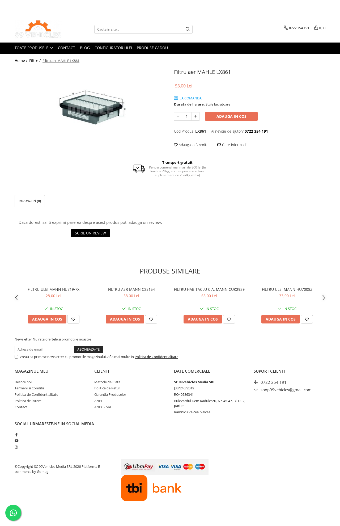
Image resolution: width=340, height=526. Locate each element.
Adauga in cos (231, 116)
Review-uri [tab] (30, 201)
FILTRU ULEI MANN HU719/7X (53, 289)
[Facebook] (16, 434)
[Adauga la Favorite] (73, 319)
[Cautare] (188, 29)
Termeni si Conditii (29, 388)
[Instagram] (16, 447)
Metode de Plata (107, 382)
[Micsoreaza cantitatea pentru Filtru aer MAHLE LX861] (178, 116)
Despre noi (23, 382)
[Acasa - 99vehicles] (41, 29)
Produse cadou (152, 47)
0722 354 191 (273, 382)
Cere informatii (233, 144)
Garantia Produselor (110, 394)
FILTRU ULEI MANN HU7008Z (287, 289)
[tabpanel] (90, 109)
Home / (21, 60)
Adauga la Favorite (193, 144)
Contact (66, 47)
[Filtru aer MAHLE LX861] (90, 109)
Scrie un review (90, 232)
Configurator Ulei (113, 47)
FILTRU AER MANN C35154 (131, 289)
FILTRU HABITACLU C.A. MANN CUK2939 (209, 289)
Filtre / (35, 60)
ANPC (98, 400)
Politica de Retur (107, 388)
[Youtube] (16, 440)
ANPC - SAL (103, 407)
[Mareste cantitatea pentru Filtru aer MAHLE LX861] (195, 116)
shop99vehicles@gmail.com (286, 389)
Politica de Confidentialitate (156, 356)
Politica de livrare (28, 400)
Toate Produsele (32, 47)
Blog (85, 47)
